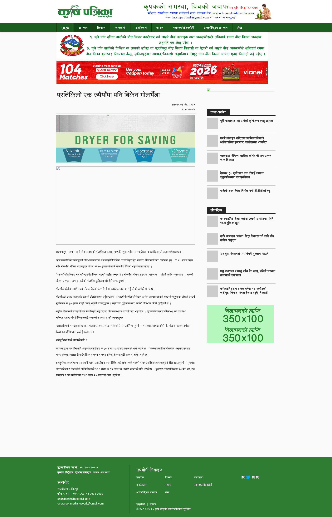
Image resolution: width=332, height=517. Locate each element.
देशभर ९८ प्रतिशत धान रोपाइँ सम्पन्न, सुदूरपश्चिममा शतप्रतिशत (242, 175)
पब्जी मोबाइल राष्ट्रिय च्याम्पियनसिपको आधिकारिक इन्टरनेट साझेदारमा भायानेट (243, 140)
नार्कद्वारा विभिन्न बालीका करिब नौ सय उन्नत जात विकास (245, 157)
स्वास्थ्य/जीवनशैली (183, 27)
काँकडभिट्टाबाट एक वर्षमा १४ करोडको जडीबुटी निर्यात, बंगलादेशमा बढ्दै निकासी (244, 290)
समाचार (83, 27)
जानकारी (120, 27)
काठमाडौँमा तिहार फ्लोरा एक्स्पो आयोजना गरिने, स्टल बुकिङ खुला (247, 220)
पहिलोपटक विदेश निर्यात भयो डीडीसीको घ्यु (245, 190)
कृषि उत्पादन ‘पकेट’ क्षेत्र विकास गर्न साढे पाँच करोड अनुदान (247, 238)
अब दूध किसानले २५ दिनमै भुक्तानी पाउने (244, 253)
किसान (101, 27)
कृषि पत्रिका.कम (163, 509)
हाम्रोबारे (140, 504)
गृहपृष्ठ (65, 27)
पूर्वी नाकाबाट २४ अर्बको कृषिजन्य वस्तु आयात (246, 120)
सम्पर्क (153, 504)
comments (188, 109)
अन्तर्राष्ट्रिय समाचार (215, 27)
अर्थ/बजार (141, 27)
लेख (239, 27)
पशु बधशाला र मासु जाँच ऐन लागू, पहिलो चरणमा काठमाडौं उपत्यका (247, 273)
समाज (159, 27)
